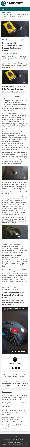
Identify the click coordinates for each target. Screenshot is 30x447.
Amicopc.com (19, 440)
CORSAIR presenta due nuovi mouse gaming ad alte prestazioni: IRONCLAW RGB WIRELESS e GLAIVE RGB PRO (14, 383)
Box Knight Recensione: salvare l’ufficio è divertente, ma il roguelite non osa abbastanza (14, 405)
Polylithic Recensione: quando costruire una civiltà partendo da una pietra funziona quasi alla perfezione (14, 397)
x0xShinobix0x (13, 53)
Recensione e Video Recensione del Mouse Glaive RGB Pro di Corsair (15, 376)
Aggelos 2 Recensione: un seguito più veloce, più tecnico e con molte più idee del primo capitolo (14, 412)
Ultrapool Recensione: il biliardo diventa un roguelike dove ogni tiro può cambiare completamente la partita (14, 427)
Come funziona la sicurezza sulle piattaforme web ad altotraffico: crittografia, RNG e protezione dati (12, 419)
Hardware (5, 40)
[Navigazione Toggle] (3, 9)
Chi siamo (5, 444)
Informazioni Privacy (14, 442)
